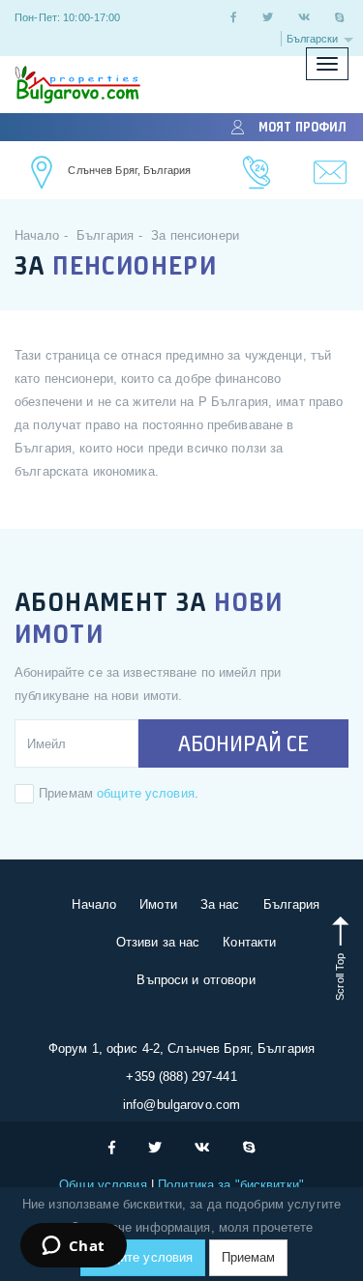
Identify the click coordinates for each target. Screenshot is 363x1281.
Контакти (249, 942)
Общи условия (105, 1185)
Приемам (248, 1257)
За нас (220, 904)
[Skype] (339, 17)
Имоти (158, 904)
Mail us (331, 172)
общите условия (146, 793)
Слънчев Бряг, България (129, 170)
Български (314, 38)
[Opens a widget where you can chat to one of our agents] (73, 1247)
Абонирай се (243, 743)
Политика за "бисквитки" (229, 1185)
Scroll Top (340, 975)
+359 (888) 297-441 (181, 1076)
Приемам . (118, 793)
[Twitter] (267, 17)
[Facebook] (233, 17)
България (291, 904)
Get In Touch (42, 172)
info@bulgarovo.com (181, 1104)
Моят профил (302, 126)
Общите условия (143, 1257)
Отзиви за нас (158, 942)
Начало (94, 904)
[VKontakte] (304, 17)
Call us (257, 172)
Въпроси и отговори (195, 980)
